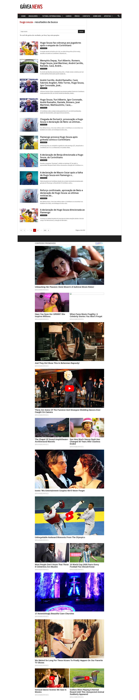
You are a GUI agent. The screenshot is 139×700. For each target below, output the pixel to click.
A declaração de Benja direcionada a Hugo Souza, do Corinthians (61, 156)
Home (23, 16)
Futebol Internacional (51, 16)
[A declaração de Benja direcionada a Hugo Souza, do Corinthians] (29, 160)
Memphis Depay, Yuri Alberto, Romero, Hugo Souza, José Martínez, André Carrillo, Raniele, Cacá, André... (62, 63)
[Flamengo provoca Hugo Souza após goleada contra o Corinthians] (29, 142)
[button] (118, 16)
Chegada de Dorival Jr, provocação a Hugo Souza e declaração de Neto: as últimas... (61, 120)
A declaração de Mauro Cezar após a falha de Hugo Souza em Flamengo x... (61, 174)
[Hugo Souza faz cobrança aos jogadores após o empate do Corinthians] (29, 48)
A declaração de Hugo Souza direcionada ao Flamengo (62, 211)
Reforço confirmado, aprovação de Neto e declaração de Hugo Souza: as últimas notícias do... (61, 193)
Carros (68, 16)
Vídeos (77, 16)
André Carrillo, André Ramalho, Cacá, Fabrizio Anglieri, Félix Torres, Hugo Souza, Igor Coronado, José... (62, 83)
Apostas (107, 16)
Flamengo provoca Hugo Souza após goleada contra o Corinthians (59, 138)
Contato (86, 16)
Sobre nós (97, 16)
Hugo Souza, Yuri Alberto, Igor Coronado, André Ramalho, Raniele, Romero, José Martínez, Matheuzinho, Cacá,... (61, 102)
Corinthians (44, 48)
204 (45, 230)
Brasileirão (33, 16)
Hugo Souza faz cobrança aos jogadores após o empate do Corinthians (60, 44)
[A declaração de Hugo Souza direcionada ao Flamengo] (29, 215)
